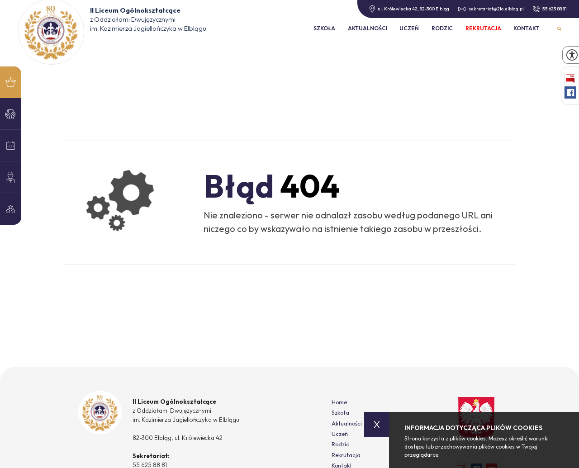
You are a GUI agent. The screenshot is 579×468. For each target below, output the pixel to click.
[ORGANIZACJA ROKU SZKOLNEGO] (10, 177)
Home (339, 402)
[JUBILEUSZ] (10, 82)
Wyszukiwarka (559, 28)
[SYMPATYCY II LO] (10, 114)
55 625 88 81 (554, 9)
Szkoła (324, 28)
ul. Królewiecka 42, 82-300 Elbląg (413, 8)
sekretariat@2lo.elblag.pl (496, 9)
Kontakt (526, 28)
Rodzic (442, 28)
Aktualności (367, 28)
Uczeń (409, 28)
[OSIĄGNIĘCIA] (10, 209)
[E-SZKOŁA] (10, 145)
